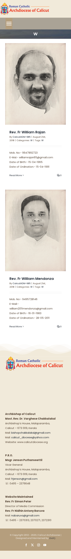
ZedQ (52, 538)
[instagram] (38, 545)
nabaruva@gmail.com (25, 515)
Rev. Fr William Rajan (27, 132)
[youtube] (44, 545)
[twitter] (32, 545)
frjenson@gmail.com (24, 479)
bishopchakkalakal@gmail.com (30, 432)
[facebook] (26, 545)
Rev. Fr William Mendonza (31, 278)
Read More (15, 175)
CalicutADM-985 (22, 137)
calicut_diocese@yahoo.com (30, 437)
